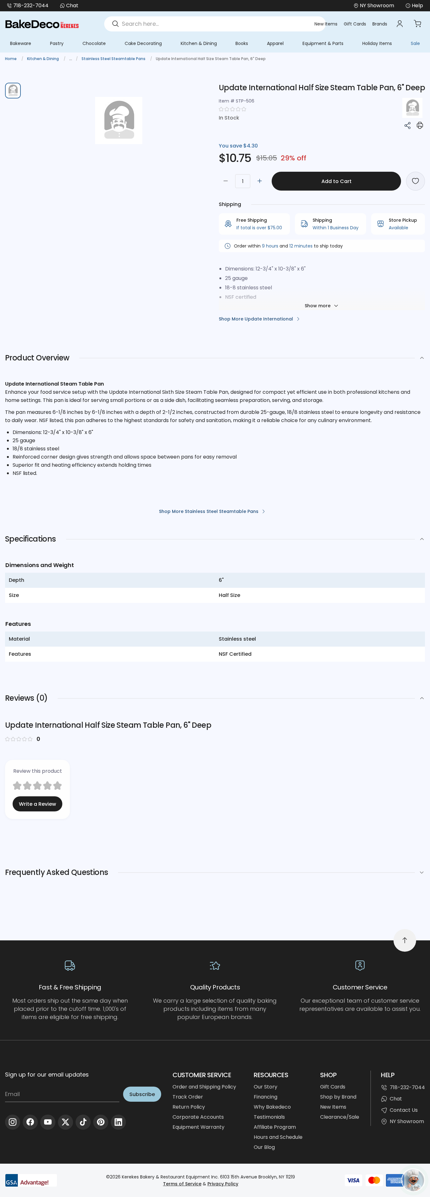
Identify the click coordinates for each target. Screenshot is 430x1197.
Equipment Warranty (198, 1127)
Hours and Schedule (278, 1137)
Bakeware (20, 43)
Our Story (265, 1086)
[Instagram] (12, 1122)
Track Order (188, 1096)
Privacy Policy (222, 1184)
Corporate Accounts (198, 1117)
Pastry (57, 43)
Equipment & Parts (323, 43)
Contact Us (404, 1110)
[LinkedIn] (118, 1122)
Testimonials (269, 1117)
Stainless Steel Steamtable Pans (114, 58)
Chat (72, 5)
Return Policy (189, 1107)
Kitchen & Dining (199, 43)
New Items (325, 24)
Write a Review (37, 804)
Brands (379, 24)
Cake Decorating (143, 43)
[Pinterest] (100, 1122)
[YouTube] (47, 1122)
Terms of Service (182, 1184)
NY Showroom (407, 1121)
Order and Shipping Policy (204, 1086)
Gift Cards (355, 24)
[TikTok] (83, 1122)
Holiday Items (377, 43)
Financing (265, 1096)
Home (11, 58)
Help (417, 5)
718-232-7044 (30, 5)
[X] (65, 1122)
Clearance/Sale (339, 1117)
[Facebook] (30, 1122)
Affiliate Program (275, 1127)
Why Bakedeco (272, 1107)
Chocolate (94, 43)
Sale (415, 43)
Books (241, 43)
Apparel (275, 43)
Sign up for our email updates (47, 1074)
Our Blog (264, 1147)
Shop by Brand (338, 1096)
